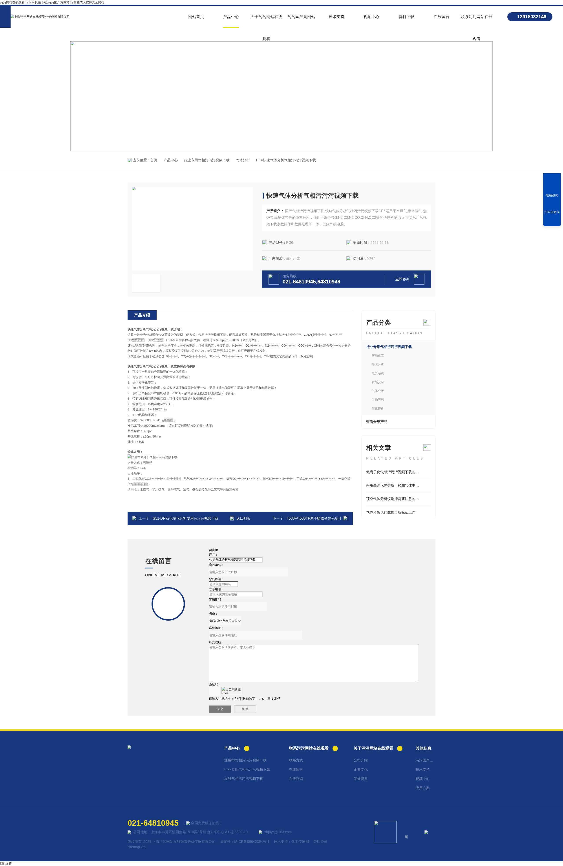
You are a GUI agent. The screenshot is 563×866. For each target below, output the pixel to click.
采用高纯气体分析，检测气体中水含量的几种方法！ (398, 485)
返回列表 (243, 518)
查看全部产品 (376, 422)
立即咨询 (402, 279)
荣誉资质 (361, 779)
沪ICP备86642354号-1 (251, 842)
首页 (153, 160)
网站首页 (196, 17)
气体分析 (243, 160)
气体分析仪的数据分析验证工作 (390, 512)
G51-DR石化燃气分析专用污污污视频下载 (185, 518)
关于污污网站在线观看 (266, 21)
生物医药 (378, 399)
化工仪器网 (300, 842)
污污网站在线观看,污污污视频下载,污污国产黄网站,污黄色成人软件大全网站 (52, 2)
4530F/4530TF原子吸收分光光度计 (314, 518)
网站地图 (6, 863)
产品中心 (231, 17)
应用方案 (423, 788)
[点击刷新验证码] (231, 690)
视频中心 (371, 17)
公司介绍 (361, 760)
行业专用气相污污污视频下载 (207, 160)
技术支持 (336, 17)
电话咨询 (552, 195)
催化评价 (378, 408)
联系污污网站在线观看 (476, 21)
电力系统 (378, 373)
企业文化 (361, 769)
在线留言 (442, 17)
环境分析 (378, 364)
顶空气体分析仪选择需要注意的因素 (394, 499)
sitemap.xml (137, 847)
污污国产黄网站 (301, 17)
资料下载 (406, 17)
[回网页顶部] (552, 221)
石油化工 (378, 355)
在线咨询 (296, 779)
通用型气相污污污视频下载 (245, 760)
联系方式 (296, 760)
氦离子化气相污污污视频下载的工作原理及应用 (398, 472)
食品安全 (378, 382)
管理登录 (320, 842)
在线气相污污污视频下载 (243, 779)
